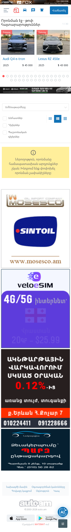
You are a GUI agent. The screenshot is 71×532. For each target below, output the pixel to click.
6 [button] (23, 76)
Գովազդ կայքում (22, 490)
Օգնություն (42, 490)
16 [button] (63, 76)
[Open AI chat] (63, 512)
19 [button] (15, 80)
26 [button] (43, 80)
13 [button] (51, 76)
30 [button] (59, 80)
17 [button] (67, 76)
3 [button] (11, 76)
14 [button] (55, 76)
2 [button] (7, 76)
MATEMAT (40, 524)
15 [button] (59, 76)
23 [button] (31, 80)
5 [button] (19, 76)
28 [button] (51, 80)
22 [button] (27, 80)
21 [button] (23, 80)
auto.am (16, 10)
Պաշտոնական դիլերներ (17, 134)
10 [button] (39, 76)
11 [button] (43, 76)
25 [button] (39, 80)
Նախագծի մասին (16, 486)
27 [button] (47, 80)
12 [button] (47, 76)
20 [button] (19, 80)
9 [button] (35, 76)
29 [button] (55, 80)
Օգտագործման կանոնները (48, 486)
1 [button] (3, 76)
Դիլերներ (14, 125)
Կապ (57, 490)
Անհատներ (15, 118)
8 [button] (31, 76)
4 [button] (15, 76)
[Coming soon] (50, 521)
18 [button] (11, 80)
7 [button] (27, 76)
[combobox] (35, 107)
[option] (17, 51)
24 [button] (35, 80)
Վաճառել (59, 10)
